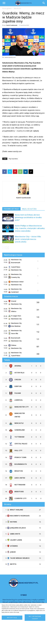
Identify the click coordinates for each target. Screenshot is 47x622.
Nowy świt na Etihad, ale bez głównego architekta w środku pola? (28, 217)
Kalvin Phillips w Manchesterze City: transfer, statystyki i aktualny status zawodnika (30, 228)
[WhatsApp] (20, 171)
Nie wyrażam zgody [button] (35, 618)
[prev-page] (3, 247)
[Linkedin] (25, 171)
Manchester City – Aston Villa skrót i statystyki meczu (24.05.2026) (28, 239)
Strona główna (7, 8)
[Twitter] (10, 171)
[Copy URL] (31, 171)
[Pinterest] (15, 171)
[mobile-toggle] (4, 3)
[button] (44, 3)
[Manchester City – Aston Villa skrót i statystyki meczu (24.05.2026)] (8, 239)
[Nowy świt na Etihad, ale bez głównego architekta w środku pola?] (8, 217)
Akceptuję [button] (12, 617)
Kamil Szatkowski (11, 25)
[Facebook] (4, 171)
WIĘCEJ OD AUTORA (29, 209)
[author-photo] (23, 194)
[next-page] (7, 247)
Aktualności (17, 8)
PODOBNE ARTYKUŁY (11, 209)
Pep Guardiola (13, 159)
